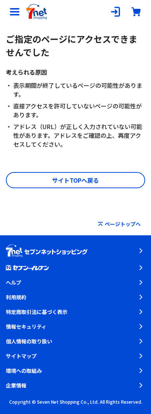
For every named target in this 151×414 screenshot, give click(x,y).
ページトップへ (123, 224)
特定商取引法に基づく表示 (36, 311)
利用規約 (16, 297)
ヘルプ (13, 282)
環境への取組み (24, 370)
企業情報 (16, 385)
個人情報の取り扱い (29, 341)
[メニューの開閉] (14, 12)
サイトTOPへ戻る (75, 180)
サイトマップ (21, 356)
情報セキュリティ (26, 326)
